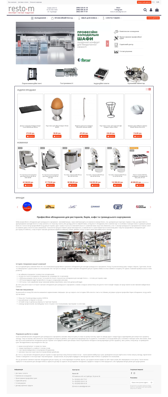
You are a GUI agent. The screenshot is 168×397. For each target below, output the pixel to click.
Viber (118, 8)
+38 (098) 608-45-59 (80, 383)
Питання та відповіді (36, 2)
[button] (153, 18)
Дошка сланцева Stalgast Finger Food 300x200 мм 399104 (30, 126)
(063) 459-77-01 (82, 12)
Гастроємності (66, 83)
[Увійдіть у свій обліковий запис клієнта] (151, 10)
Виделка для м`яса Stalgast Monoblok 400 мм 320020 (84, 126)
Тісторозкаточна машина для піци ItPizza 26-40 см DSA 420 (50, 176)
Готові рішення (126, 51)
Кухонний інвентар (136, 83)
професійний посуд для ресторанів (43, 226)
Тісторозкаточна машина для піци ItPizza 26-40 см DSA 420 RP (28, 176)
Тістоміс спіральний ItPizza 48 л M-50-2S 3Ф (95, 175)
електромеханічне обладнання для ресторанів (37, 340)
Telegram (118, 10)
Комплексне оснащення (129, 31)
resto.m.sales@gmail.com (118, 12)
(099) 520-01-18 (82, 8)
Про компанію (12, 2)
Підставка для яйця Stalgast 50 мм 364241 (57, 126)
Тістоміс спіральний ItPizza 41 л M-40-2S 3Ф (117, 175)
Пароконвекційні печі (32, 83)
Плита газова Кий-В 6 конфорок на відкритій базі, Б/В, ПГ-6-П (139, 176)
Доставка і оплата (23, 2)
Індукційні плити (101, 83)
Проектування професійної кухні (131, 37)
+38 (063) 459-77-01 (80, 379)
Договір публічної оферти (24, 385)
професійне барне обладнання (132, 292)
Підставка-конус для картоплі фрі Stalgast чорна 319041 (111, 126)
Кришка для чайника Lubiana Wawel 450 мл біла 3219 (137, 126)
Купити (31, 136)
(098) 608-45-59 (82, 10)
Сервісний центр (126, 44)
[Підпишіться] (151, 382)
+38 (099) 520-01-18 (80, 381)
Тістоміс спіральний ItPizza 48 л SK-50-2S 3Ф (73, 175)
